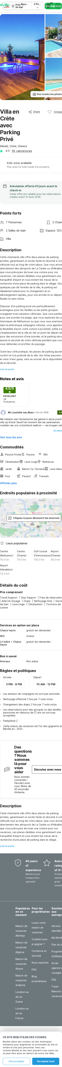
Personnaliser (16, 1061)
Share (36, 111)
